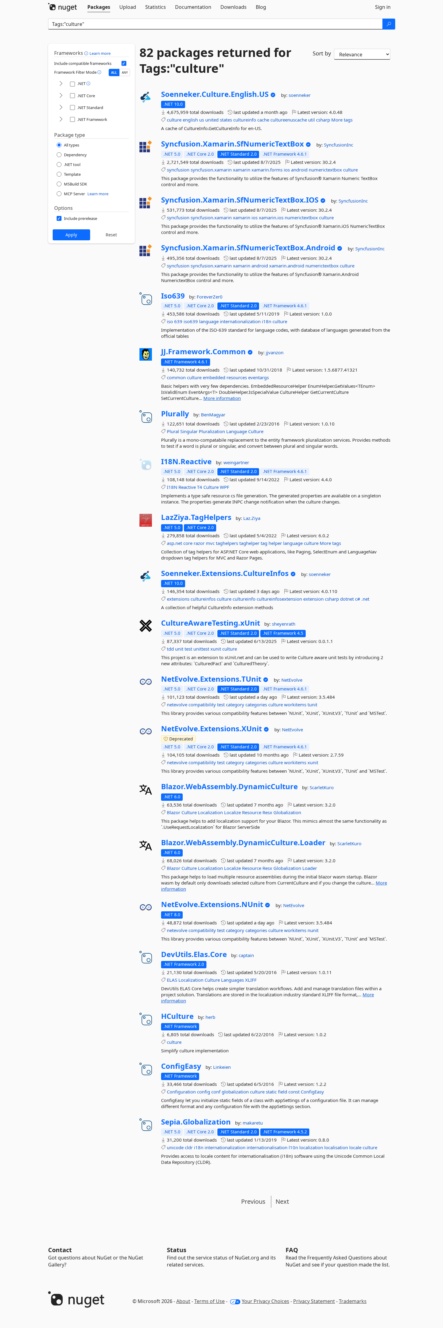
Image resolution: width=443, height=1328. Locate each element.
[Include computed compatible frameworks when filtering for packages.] (124, 63)
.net (365, 599)
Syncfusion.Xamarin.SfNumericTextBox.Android (248, 247)
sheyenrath (283, 624)
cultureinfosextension (279, 599)
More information (222, 398)
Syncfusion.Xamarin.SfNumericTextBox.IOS (239, 199)
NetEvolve (291, 680)
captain (246, 955)
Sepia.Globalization (196, 1121)
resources (237, 377)
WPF (224, 487)
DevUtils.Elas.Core (194, 954)
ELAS (172, 980)
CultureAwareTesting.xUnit (210, 623)
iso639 (191, 321)
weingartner (236, 462)
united (212, 120)
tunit (312, 704)
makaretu (253, 1123)
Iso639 (173, 295)
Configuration (181, 1092)
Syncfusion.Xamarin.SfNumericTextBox (232, 143)
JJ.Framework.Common (203, 351)
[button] (87, 53)
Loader (309, 868)
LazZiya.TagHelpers (196, 517)
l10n (293, 1147)
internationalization (240, 321)
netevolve (177, 704)
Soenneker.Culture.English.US (215, 94)
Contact (60, 1250)
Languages (232, 980)
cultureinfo (244, 120)
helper (275, 543)
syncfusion (178, 170)
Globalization (287, 812)
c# (357, 599)
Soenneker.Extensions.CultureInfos (225, 573)
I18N (172, 487)
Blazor (173, 812)
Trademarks (353, 1301)
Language (236, 431)
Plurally (175, 413)
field (282, 1092)
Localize (232, 812)
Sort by (322, 53)
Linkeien (222, 1067)
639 (178, 321)
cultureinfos (203, 599)
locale (355, 1147)
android (299, 170)
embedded (214, 377)
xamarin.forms (267, 170)
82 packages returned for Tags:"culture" (215, 60)
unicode (175, 1147)
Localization (210, 812)
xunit (215, 649)
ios (287, 170)
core (187, 543)
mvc (210, 543)
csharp (323, 120)
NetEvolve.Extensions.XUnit (211, 728)
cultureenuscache (288, 120)
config (203, 1092)
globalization (235, 1092)
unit (179, 649)
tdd (170, 649)
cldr (189, 1147)
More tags (342, 120)
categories (256, 704)
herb (210, 1017)
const (294, 1092)
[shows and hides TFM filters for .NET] (61, 84)
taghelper (249, 543)
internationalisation (267, 1147)
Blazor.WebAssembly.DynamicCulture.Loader (243, 842)
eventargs (258, 377)
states (226, 120)
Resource (251, 812)
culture (174, 120)
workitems (295, 704)
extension (313, 599)
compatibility (202, 704)
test (188, 649)
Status (176, 1250)
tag (264, 543)
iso (170, 321)
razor (199, 543)
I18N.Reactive (186, 461)
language (209, 321)
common (176, 377)
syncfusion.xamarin (211, 170)
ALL (114, 72)
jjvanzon (274, 352)
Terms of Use (209, 1301)
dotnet (347, 599)
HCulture (177, 1016)
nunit (313, 930)
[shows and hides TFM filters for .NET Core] (61, 96)
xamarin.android (286, 266)
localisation (336, 1147)
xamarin (241, 170)
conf (215, 1092)
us (201, 120)
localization (311, 1147)
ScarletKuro (322, 787)
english (190, 120)
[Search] (388, 24)
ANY (125, 72)
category (235, 704)
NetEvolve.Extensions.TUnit (211, 679)
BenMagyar (213, 414)
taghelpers (227, 543)
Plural (173, 431)
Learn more (100, 53)
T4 (199, 487)
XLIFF (251, 980)
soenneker (300, 95)
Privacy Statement (314, 1301)
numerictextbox (325, 170)
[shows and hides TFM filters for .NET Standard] (61, 108)
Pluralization (212, 431)
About (183, 1301)
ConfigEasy (181, 1066)
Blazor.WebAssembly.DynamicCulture (229, 786)
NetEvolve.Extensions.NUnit (212, 904)
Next (282, 1201)
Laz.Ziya (251, 518)
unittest (201, 649)
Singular (189, 431)
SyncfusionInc (338, 145)
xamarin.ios (271, 217)
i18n (266, 321)
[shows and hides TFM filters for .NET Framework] (61, 119)
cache (263, 120)
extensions (178, 599)
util (311, 120)
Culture (255, 431)
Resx (267, 812)
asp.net (174, 543)
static (271, 1092)
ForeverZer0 (210, 297)
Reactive (187, 487)
